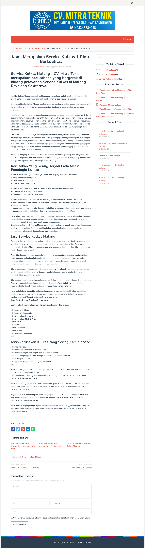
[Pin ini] (23, 429)
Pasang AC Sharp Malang (110, 105)
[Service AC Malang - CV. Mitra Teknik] (72, 20)
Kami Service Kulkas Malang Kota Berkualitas (50, 444)
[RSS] (132, 3)
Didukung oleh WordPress (64, 542)
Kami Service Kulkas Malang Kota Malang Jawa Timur (23, 446)
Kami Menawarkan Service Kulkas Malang (78, 444)
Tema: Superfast (84, 542)
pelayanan (41, 405)
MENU (129, 39)
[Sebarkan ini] (13, 429)
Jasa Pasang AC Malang (81, 466)
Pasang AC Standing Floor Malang (25, 466)
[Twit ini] (18, 429)
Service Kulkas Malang (31, 456)
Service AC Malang (107, 74)
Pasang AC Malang (107, 70)
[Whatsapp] (33, 429)
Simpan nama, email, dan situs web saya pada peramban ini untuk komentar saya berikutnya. (51, 517)
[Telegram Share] (28, 429)
